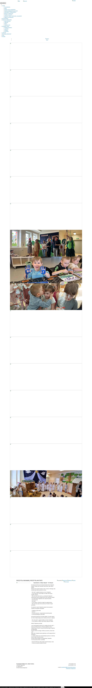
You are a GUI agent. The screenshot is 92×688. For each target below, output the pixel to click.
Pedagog (6, 30)
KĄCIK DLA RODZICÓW (7, 19)
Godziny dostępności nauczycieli (11, 10)
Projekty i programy (8, 14)
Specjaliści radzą (5, 26)
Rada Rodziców (7, 21)
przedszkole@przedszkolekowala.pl (68, 667)
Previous (47, 38)
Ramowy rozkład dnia (8, 13)
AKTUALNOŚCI (5, 18)
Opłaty (5, 23)
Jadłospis (6, 22)
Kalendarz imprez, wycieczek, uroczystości (13, 16)
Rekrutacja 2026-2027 (6, 34)
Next (47, 40)
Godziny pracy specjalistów (9, 9)
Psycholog (6, 31)
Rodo (3, 35)
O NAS (3, 5)
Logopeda (6, 28)
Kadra (5, 8)
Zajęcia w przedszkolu (8, 17)
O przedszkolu (7, 7)
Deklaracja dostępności (71, 668)
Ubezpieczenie (7, 25)
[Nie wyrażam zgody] (64, 687)
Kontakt (3, 36)
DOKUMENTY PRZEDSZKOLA (10, 12)
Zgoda (62, 687)
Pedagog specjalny (8, 27)
